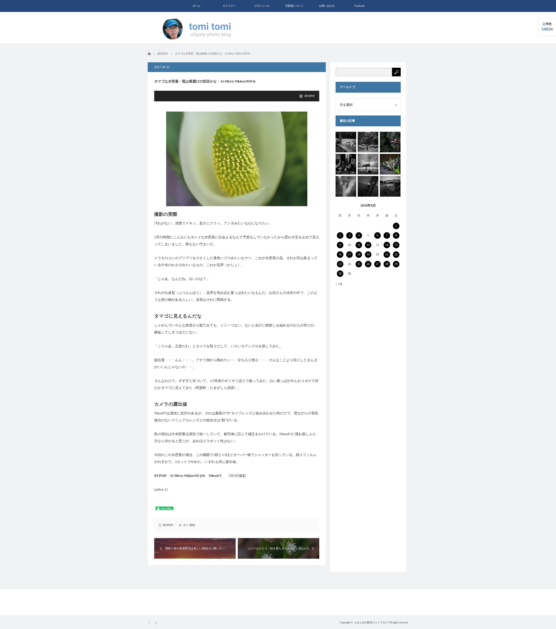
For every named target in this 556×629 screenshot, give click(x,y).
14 (386, 245)
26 (368, 264)
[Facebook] (149, 623)
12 (368, 245)
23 (340, 264)
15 (396, 245)
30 (340, 273)
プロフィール (262, 5)
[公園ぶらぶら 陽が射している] (368, 142)
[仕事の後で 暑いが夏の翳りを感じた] (346, 186)
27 (377, 264)
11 (358, 245)
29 (396, 264)
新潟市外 (309, 95)
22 (396, 254)
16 (340, 254)
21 (386, 254)
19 (368, 254)
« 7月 (339, 284)
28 (386, 264)
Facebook (359, 5)
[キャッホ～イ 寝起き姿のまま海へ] (368, 164)
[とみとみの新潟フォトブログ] (199, 29)
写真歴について (294, 5)
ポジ (185, 525)
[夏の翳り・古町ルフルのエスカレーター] (368, 186)
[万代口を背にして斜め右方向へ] (346, 164)
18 (358, 254)
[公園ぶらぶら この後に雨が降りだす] (346, 142)
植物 (192, 525)
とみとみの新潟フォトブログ (371, 622)
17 (349, 254)
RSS (156, 623)
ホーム (196, 5)
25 (358, 264)
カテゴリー (229, 5)
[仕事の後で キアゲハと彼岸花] (390, 164)
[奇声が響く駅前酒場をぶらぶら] (390, 142)
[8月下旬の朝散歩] (390, 186)
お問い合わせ (327, 5)
